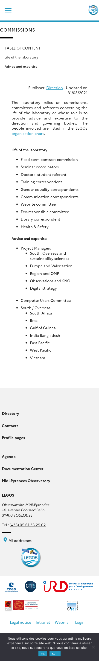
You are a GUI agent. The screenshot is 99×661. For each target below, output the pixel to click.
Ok (43, 654)
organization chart (28, 133)
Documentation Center (23, 468)
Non (55, 654)
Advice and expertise (21, 66)
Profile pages (13, 437)
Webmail (62, 622)
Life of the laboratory (21, 57)
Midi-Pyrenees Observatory (26, 480)
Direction (54, 87)
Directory (10, 413)
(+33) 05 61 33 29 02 (28, 524)
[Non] (93, 647)
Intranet (43, 622)
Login (79, 622)
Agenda (9, 456)
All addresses (20, 540)
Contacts (10, 425)
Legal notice (20, 622)
